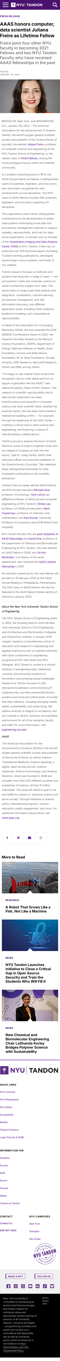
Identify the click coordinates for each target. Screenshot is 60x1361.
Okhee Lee (43, 503)
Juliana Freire (35, 144)
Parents (4, 1188)
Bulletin (4, 1122)
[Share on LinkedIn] (18, 838)
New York (34, 1223)
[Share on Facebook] (7, 838)
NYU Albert (6, 1107)
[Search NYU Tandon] (55, 5)
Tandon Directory (9, 1129)
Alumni (3, 1180)
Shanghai (34, 1231)
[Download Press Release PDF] (40, 838)
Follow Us (44, 1276)
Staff (2, 1173)
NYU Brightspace (9, 1099)
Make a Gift (15, 1276)
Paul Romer (31, 517)
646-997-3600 (8, 1230)
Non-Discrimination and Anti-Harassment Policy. (16, 1347)
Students (4, 1157)
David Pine (35, 538)
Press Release (10, 16)
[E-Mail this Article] (29, 838)
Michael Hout (42, 489)
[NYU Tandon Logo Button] (29, 1070)
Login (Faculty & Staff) (12, 1137)
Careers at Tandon (10, 1203)
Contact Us (6, 1223)
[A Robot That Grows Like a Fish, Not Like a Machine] (30, 877)
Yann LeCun (38, 494)
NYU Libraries (7, 1091)
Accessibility (7, 1114)
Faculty (4, 1165)
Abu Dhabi (35, 1238)
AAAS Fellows (29, 158)
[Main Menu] (5, 4)
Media (3, 1195)
